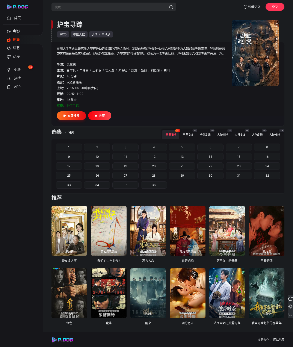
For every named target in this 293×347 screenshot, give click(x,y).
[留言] (290, 314)
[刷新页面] (290, 299)
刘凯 (134, 70)
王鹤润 (96, 70)
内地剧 (105, 34)
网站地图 (278, 339)
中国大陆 (79, 34)
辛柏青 (84, 70)
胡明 (167, 70)
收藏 (102, 115)
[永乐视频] (19, 6)
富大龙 (109, 70)
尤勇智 (122, 70)
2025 (63, 34)
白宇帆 (71, 70)
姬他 (144, 70)
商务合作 (263, 339)
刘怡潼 (155, 70)
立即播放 (74, 115)
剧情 (95, 34)
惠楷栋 (71, 64)
